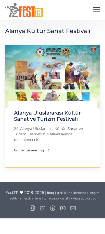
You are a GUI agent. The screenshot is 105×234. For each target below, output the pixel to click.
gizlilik (61, 193)
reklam (15, 198)
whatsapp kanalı (56, 198)
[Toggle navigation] (96, 10)
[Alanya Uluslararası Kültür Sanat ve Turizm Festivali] (52, 76)
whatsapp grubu (84, 198)
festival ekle (32, 198)
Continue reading (32, 151)
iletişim (94, 193)
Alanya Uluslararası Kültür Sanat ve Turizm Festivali (47, 116)
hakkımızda (77, 193)
